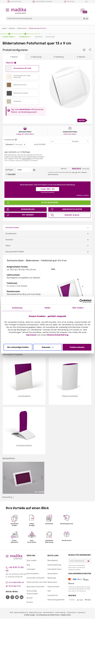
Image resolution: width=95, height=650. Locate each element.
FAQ (49, 591)
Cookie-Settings (60, 612)
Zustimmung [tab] (17, 308)
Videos (7, 246)
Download (9, 240)
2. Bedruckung (36, 57)
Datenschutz (71, 612)
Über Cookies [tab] (78, 308)
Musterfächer (25, 110)
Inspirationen (53, 595)
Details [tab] (47, 308)
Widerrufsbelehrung (21, 612)
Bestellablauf (53, 560)
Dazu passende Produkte (14, 252)
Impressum (31, 335)
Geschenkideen (33, 574)
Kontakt (30, 598)
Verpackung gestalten (56, 600)
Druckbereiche (10, 234)
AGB (11, 612)
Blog (28, 565)
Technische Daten (12, 228)
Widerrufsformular (35, 612)
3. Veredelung (59, 57)
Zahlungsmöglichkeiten (79, 578)
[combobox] (79, 141)
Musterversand (53, 587)
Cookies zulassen (77, 347)
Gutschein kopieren (47, 192)
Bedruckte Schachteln (35, 587)
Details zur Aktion (83, 195)
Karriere (30, 602)
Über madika (31, 560)
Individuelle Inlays (55, 569)
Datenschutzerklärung (57, 335)
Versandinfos (53, 574)
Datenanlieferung (54, 565)
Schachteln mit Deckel (35, 578)
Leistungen (31, 569)
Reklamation (52, 582)
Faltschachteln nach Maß (37, 582)
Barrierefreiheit (48, 612)
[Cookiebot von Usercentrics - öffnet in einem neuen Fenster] (81, 301)
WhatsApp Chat (14, 586)
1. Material (13, 57)
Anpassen (46, 347)
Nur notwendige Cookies (18, 347)
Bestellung (53, 556)
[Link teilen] (89, 50)
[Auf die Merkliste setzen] (84, 50)
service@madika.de (16, 582)
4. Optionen (81, 57)
